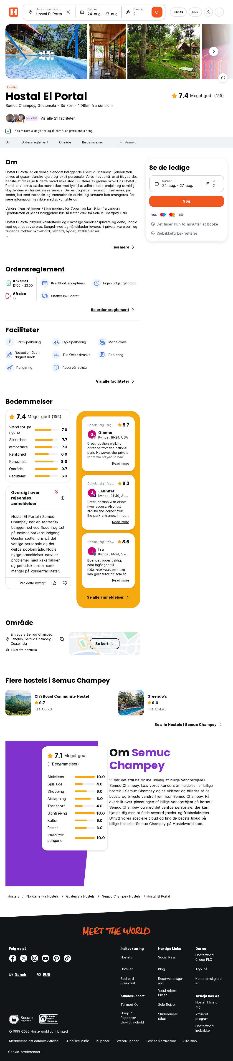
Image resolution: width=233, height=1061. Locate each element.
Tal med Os (129, 1004)
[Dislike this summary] (65, 583)
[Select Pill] (208, 12)
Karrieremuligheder (208, 981)
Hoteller (127, 969)
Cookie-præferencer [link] (24, 1052)
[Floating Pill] (213, 51)
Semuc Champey (20, 105)
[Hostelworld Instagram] (34, 958)
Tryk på (201, 969)
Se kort (67, 105)
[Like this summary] (54, 583)
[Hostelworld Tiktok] (67, 958)
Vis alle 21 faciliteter (58, 118)
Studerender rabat (167, 1016)
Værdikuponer (128, 1041)
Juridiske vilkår (77, 1041)
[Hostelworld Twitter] (23, 958)
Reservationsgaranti (170, 981)
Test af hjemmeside (161, 1041)
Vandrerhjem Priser (167, 992)
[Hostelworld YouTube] (45, 958)
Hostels (126, 957)
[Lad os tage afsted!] (157, 12)
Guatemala (47, 105)
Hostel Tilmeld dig (206, 1004)
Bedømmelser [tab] (92, 142)
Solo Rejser (167, 1004)
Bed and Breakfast (128, 981)
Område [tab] (65, 142)
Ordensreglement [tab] (34, 142)
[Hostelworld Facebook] (12, 958)
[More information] (62, 498)
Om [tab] (7, 142)
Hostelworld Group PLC (204, 957)
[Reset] (68, 12)
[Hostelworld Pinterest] (56, 958)
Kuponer (103, 1041)
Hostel (11, 87)
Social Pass (167, 957)
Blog (161, 969)
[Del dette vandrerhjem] (223, 77)
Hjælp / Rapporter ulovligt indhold (132, 1017)
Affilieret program (201, 1016)
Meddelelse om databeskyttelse (34, 1041)
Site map (190, 1041)
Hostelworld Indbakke (204, 1028)
